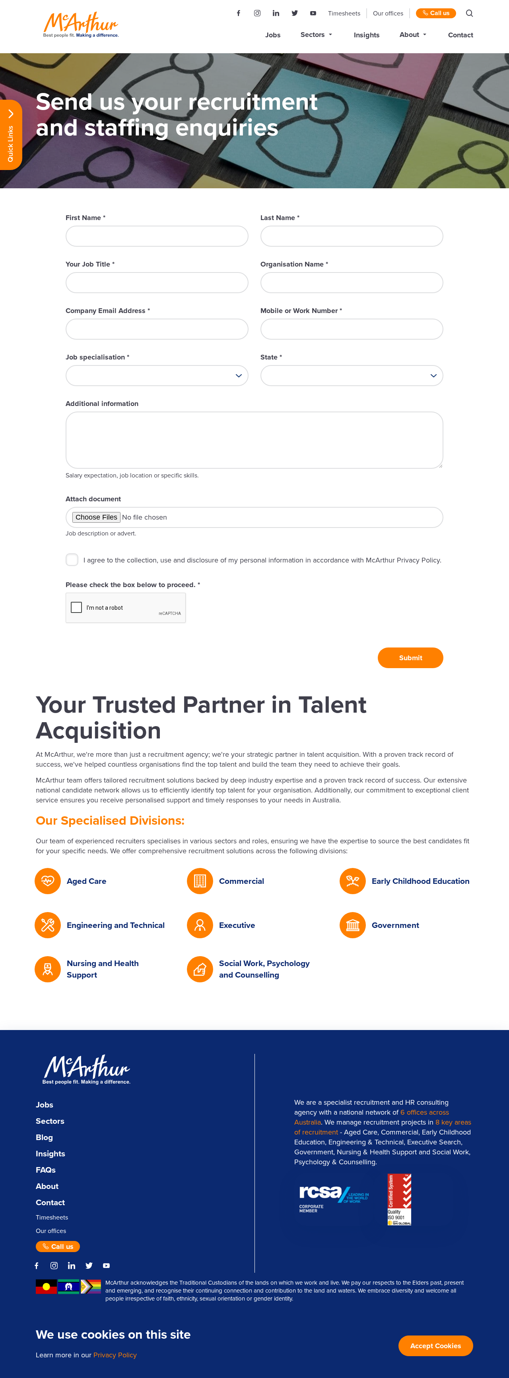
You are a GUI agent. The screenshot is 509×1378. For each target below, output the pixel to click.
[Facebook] (239, 13)
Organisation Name (294, 264)
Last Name (279, 217)
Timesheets (344, 13)
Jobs (273, 35)
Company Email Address (108, 310)
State (271, 357)
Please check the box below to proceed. (133, 584)
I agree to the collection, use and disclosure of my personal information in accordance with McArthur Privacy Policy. (262, 560)
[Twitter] (295, 13)
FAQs (46, 1170)
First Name (85, 217)
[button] (469, 13)
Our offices (388, 13)
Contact (460, 35)
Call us (439, 13)
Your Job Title (90, 264)
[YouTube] (313, 13)
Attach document (93, 499)
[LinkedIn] (276, 13)
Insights (367, 35)
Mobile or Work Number (301, 310)
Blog (44, 1137)
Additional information (102, 403)
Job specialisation (97, 357)
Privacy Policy (115, 1355)
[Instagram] (257, 13)
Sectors (313, 34)
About (409, 34)
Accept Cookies (435, 1345)
